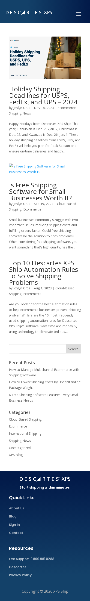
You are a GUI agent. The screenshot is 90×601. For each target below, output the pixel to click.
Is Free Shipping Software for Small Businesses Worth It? (40, 191)
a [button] (78, 14)
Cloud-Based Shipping (25, 419)
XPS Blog (16, 454)
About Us (16, 508)
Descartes (17, 567)
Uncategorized (20, 448)
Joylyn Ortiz (21, 107)
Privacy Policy (20, 575)
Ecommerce (67, 107)
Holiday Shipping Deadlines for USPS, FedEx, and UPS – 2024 (43, 95)
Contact (16, 532)
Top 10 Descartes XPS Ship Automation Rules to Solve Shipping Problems (43, 272)
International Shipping (25, 433)
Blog (13, 516)
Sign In (14, 524)
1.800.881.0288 (42, 559)
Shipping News (20, 113)
